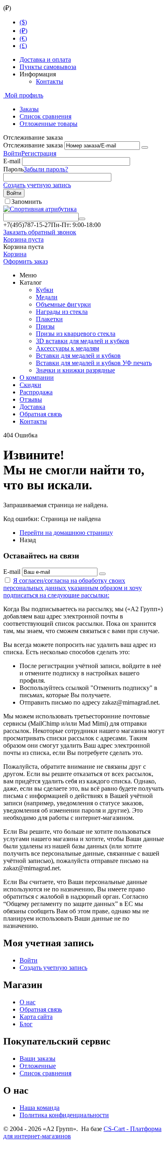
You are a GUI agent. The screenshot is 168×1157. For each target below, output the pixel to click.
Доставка (32, 406)
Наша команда (40, 1107)
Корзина (15, 254)
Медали (46, 297)
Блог (26, 1024)
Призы (45, 326)
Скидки (30, 384)
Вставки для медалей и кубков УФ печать (94, 362)
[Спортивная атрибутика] (40, 208)
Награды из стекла (62, 311)
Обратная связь (41, 414)
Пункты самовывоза (48, 66)
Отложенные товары (48, 123)
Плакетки (49, 319)
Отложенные (38, 1065)
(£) (23, 45)
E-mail (11, 161)
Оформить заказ (25, 261)
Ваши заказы (37, 1058)
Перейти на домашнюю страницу (66, 532)
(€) (23, 38)
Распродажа (36, 392)
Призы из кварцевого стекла (75, 333)
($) (23, 22)
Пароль (13, 169)
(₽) (23, 30)
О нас (27, 1002)
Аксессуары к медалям (67, 348)
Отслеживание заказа (33, 145)
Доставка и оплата (45, 59)
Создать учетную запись (37, 185)
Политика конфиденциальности (64, 1115)
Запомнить (26, 201)
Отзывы (31, 399)
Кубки (44, 289)
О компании (37, 377)
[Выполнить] (144, 147)
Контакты (49, 81)
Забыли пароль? (46, 169)
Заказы (29, 109)
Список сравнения (45, 116)
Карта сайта (36, 1016)
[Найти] (82, 219)
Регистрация (38, 153)
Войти (12, 153)
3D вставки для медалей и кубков (82, 340)
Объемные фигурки (63, 304)
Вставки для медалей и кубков (78, 355)
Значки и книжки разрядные (75, 370)
